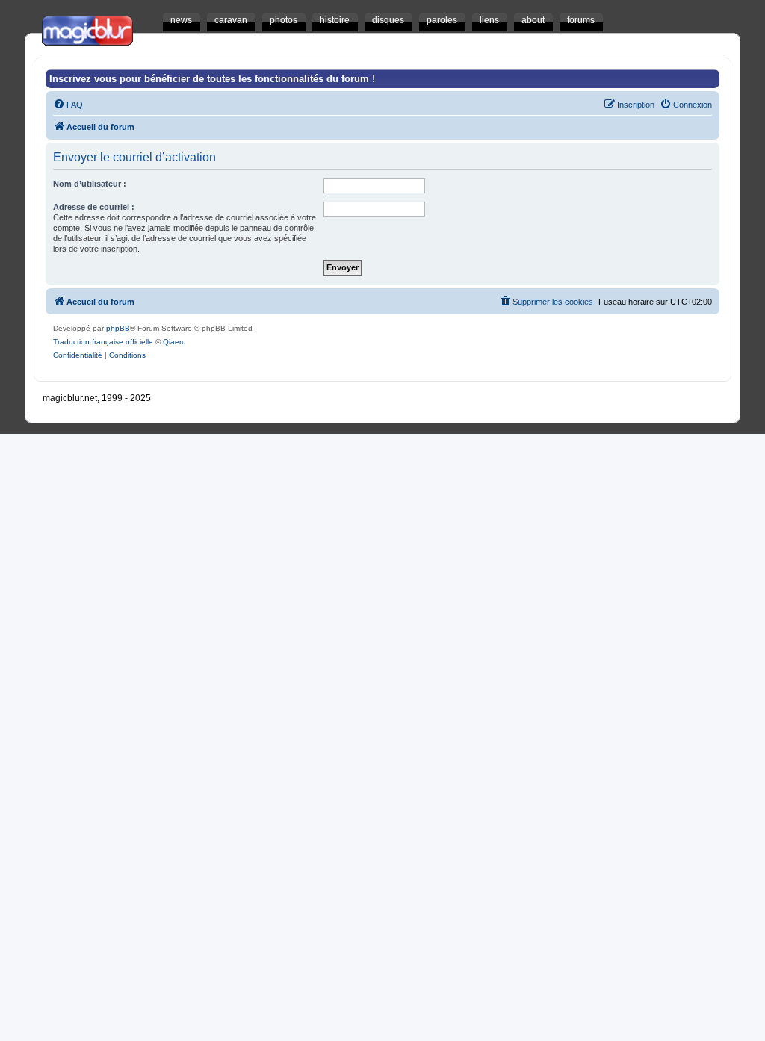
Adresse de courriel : (93, 206)
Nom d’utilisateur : (89, 183)
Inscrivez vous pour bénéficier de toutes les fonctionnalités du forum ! (212, 78)
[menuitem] (68, 105)
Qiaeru (174, 342)
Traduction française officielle (103, 342)
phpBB (118, 328)
